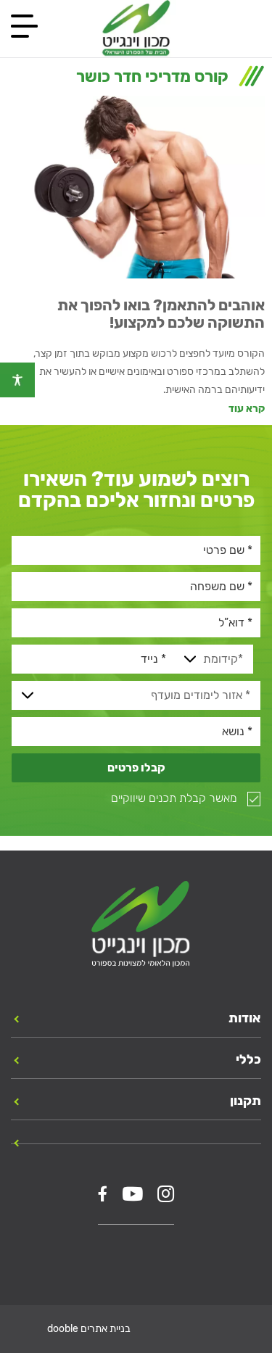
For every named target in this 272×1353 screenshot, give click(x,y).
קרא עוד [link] (246, 408)
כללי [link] (248, 1059)
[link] (17, 380)
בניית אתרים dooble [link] (89, 1329)
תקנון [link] (245, 1101)
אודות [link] (244, 1018)
